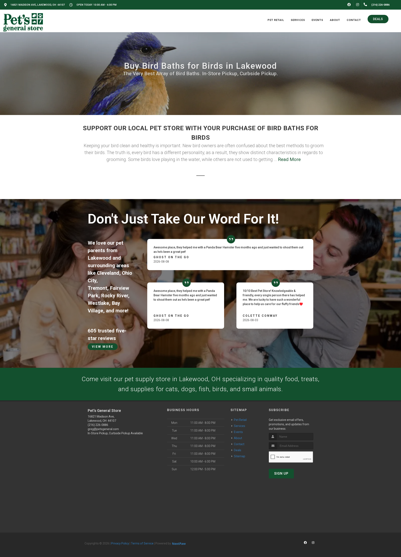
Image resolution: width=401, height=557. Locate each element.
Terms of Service (142, 543)
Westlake (98, 303)
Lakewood (99, 258)
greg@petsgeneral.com (103, 429)
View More (102, 346)
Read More (289, 159)
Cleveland (108, 273)
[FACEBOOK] (349, 5)
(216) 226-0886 (98, 425)
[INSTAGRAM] (357, 5)
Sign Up (281, 473)
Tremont (97, 288)
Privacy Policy (120, 543)
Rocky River (114, 296)
